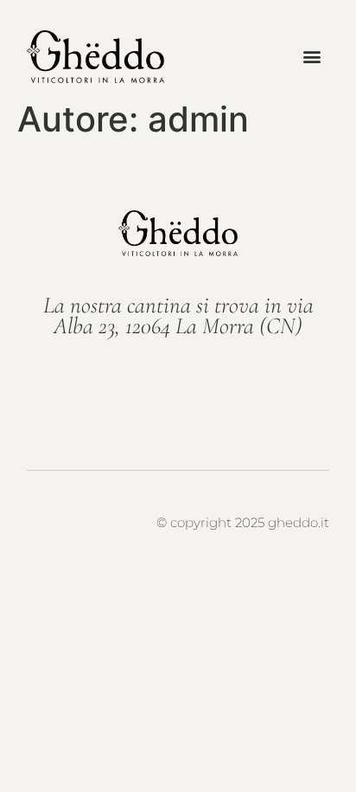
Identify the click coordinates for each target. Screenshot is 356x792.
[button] (312, 56)
